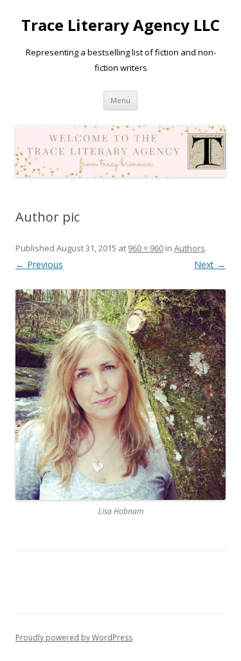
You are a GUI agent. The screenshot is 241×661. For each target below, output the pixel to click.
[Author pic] (120, 394)
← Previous (39, 264)
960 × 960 (145, 248)
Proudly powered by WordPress (73, 637)
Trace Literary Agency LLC (120, 25)
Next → (210, 264)
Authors (189, 248)
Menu (120, 100)
